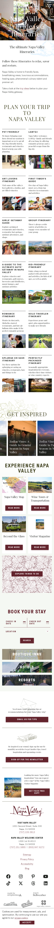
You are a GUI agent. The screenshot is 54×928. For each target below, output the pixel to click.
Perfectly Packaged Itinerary (35, 361)
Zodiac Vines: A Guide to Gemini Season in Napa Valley (20, 447)
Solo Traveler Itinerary (39, 315)
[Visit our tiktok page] (8, 883)
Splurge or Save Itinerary (13, 359)
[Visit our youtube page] (45, 876)
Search (27, 640)
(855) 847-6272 (36, 847)
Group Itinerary (40, 220)
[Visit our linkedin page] (46, 883)
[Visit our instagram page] (21, 876)
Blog (27, 868)
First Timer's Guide (37, 180)
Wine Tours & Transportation (40, 498)
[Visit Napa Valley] (27, 5)
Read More (15, 508)
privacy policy (21, 917)
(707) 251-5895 (18, 847)
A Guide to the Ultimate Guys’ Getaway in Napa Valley (13, 268)
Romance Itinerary (8, 315)
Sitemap (27, 854)
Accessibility (27, 863)
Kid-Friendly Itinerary (37, 266)
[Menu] (49, 5)
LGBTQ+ (33, 131)
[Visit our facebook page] (8, 876)
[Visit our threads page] (33, 883)
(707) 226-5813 (27, 832)
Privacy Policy (27, 859)
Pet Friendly (10, 131)
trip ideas (24, 88)
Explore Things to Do (27, 574)
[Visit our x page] (21, 883)
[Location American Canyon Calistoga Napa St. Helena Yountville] (27, 632)
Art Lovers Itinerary (9, 180)
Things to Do (27, 13)
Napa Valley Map (14, 497)
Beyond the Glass (14, 536)
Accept (27, 922)
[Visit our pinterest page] (33, 876)
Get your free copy (37, 792)
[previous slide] (12, 433)
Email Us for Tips (27, 719)
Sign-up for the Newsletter (27, 759)
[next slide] (42, 433)
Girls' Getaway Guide (12, 221)
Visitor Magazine (40, 536)
